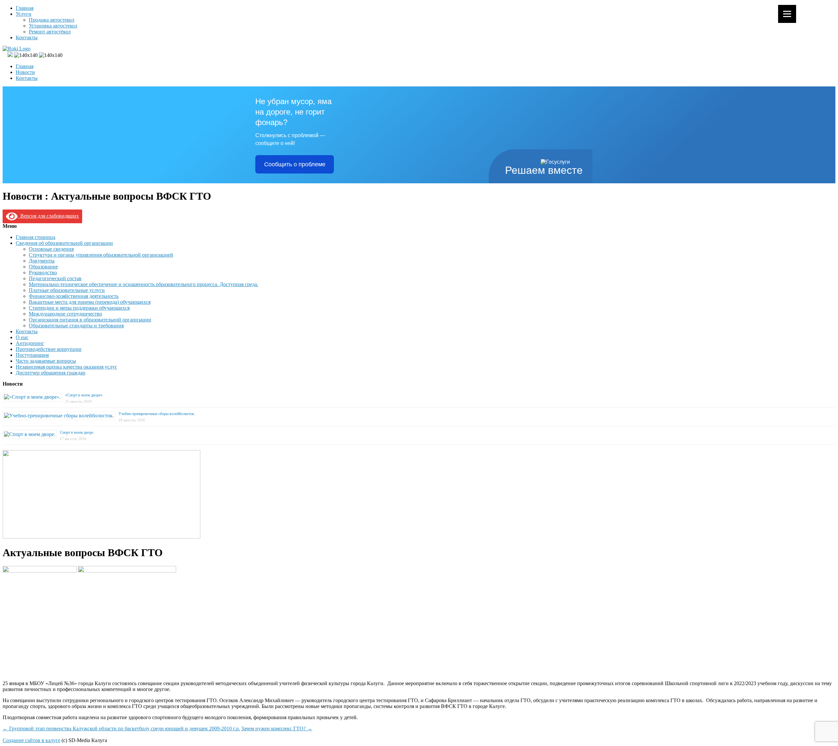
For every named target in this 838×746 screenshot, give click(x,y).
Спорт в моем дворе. (77, 432)
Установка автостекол (53, 25)
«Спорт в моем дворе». (84, 395)
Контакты (27, 37)
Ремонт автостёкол (50, 31)
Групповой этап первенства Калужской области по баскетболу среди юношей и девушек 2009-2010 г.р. (121, 728)
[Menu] (787, 14)
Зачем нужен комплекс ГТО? (276, 728)
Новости (25, 72)
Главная (24, 8)
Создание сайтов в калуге (31, 740)
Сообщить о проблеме (294, 164)
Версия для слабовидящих (48, 216)
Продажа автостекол (51, 20)
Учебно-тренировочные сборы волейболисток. (156, 413)
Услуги (23, 14)
